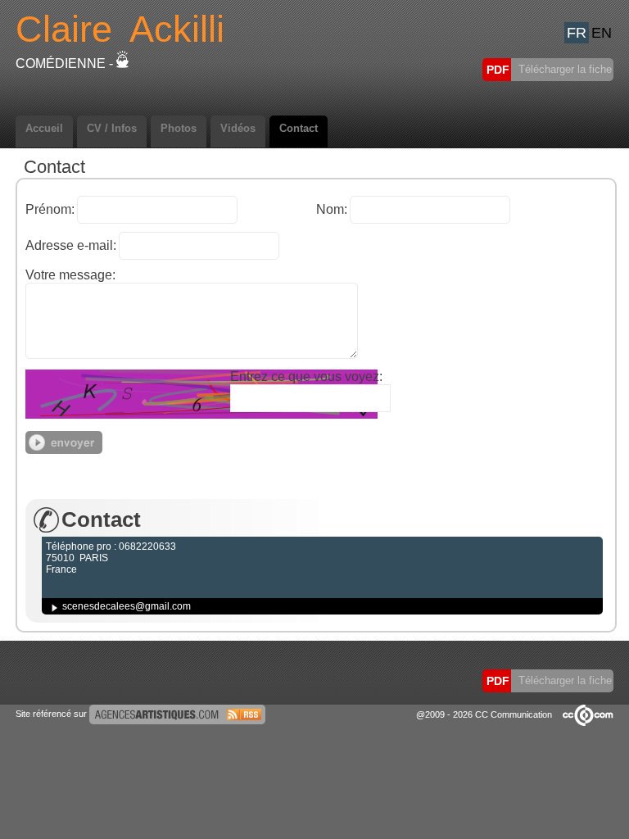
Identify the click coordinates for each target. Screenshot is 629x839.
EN (601, 33)
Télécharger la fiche (563, 69)
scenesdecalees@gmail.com (126, 606)
